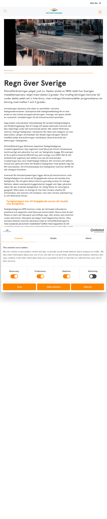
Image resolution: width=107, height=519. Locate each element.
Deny (19, 287)
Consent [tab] (18, 238)
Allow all (87, 287)
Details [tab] (53, 238)
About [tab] (88, 238)
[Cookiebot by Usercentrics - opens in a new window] (92, 231)
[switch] (40, 276)
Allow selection (54, 287)
